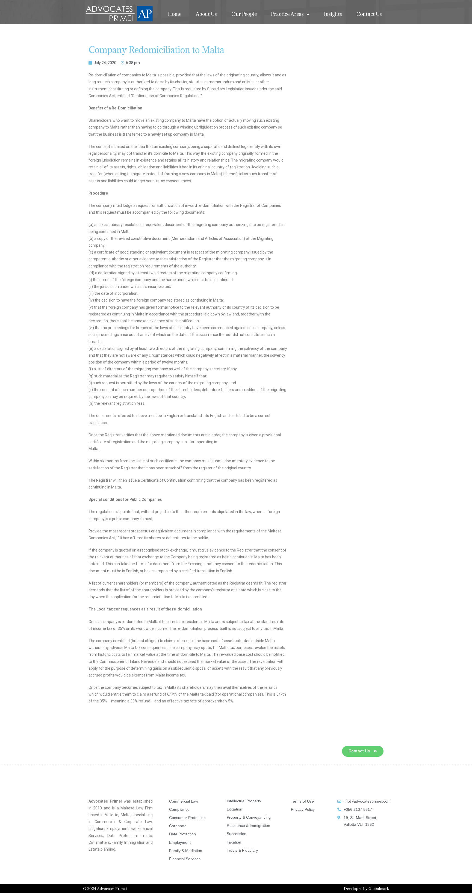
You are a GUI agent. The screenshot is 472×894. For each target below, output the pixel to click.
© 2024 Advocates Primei (105, 888)
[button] (363, 751)
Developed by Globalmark (366, 888)
